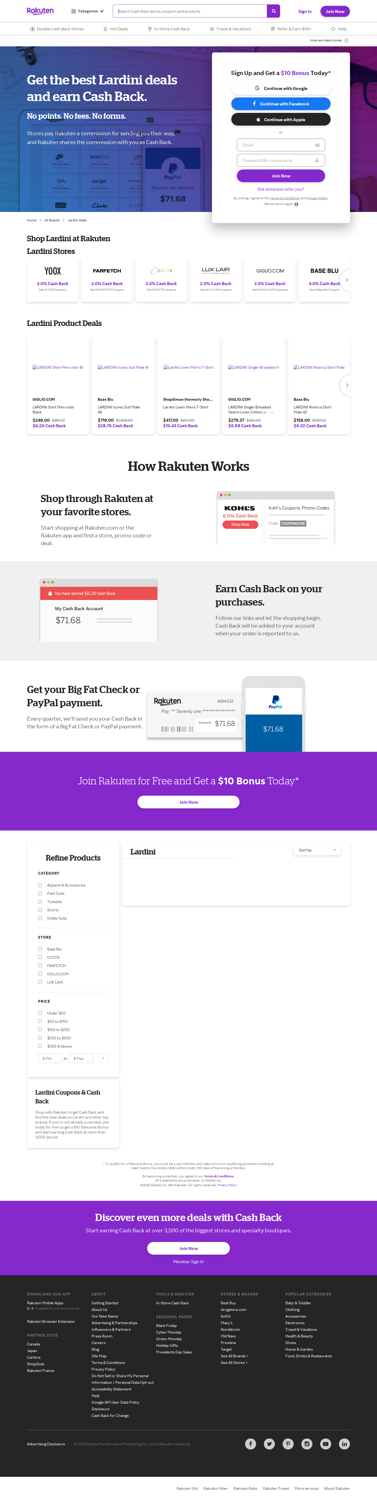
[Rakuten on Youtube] (325, 1443)
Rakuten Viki (187, 1488)
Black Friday (166, 1325)
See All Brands (233, 1355)
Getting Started (105, 1302)
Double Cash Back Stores (60, 28)
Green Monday (169, 1338)
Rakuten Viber (215, 1488)
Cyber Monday (168, 1332)
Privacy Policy (317, 198)
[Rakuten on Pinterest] (288, 1443)
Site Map (99, 1355)
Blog (95, 1349)
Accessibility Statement (111, 1389)
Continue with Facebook (284, 104)
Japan (32, 1350)
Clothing (292, 1309)
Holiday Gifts (167, 1345)
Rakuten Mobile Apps (45, 1302)
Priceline (228, 1342)
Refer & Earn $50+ (294, 28)
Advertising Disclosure (46, 1443)
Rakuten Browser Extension (51, 1321)
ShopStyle (35, 1363)
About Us (99, 1309)
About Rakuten (337, 1488)
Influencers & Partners (111, 1329)
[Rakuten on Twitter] (269, 1443)
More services (306, 1488)
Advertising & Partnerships (114, 1322)
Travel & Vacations (233, 28)
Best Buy (228, 1302)
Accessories (295, 1316)
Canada (33, 1344)
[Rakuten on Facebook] (250, 1443)
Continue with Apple (284, 119)
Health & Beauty (299, 1336)
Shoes (290, 1342)
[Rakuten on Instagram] (306, 1443)
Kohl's (225, 1316)
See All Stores (233, 1362)
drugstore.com (233, 1309)
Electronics (294, 1322)
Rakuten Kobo (245, 1488)
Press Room (102, 1336)
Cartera (33, 1357)
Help (342, 28)
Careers (98, 1342)
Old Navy (228, 1336)
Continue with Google (285, 88)
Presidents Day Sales (174, 1352)
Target (226, 1349)
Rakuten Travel (276, 1488)
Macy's (226, 1322)
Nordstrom (230, 1329)
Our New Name (105, 1316)
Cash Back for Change (110, 1415)
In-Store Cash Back (172, 28)
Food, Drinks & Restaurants (308, 1355)
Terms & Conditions (285, 198)
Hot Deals (119, 28)
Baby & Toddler (298, 1302)
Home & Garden (299, 1349)
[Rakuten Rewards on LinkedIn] (344, 1443)
